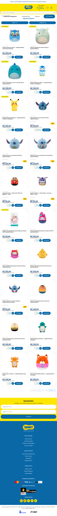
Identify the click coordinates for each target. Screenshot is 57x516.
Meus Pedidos (28, 473)
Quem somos (28, 439)
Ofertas (50, 16)
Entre (40, 7)
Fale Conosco (28, 456)
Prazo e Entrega (28, 445)
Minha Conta (28, 469)
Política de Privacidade (28, 443)
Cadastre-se (41, 9)
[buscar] (55, 12)
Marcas (37, 16)
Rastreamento (28, 460)
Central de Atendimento (28, 454)
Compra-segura (28, 441)
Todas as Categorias (10, 16)
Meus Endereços (28, 471)
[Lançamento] (14, 44)
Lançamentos (26, 16)
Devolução (28, 458)
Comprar (18, 57)
